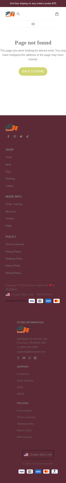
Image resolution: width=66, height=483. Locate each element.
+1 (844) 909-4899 (27, 347)
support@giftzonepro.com (31, 351)
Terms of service (26, 417)
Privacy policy (24, 410)
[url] (11, 289)
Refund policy (24, 437)
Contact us (23, 373)
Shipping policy (25, 423)
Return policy (24, 430)
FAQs (20, 387)
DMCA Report (44, 294)
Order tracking (25, 380)
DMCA (20, 393)
